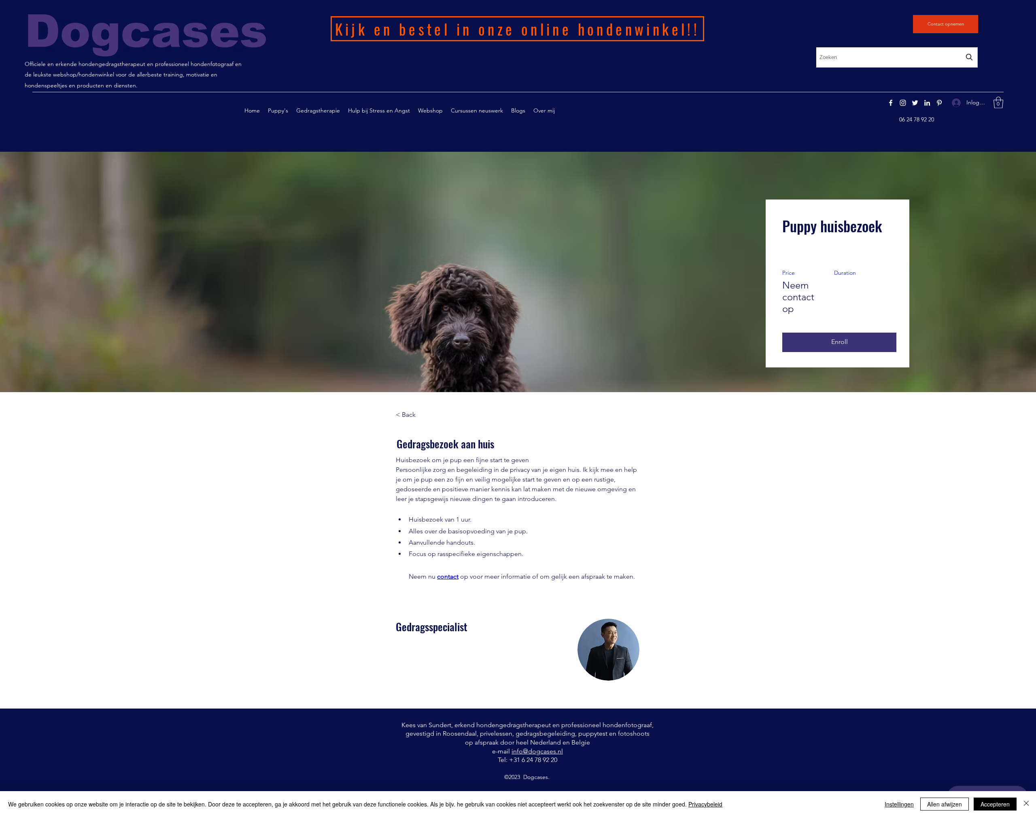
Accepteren (995, 804)
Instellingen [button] (899, 804)
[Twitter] (915, 103)
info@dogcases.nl (537, 751)
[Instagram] (903, 103)
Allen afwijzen (944, 804)
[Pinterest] (939, 103)
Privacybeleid (705, 804)
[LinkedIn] (927, 103)
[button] (318, 110)
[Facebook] (891, 103)
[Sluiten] (1026, 804)
